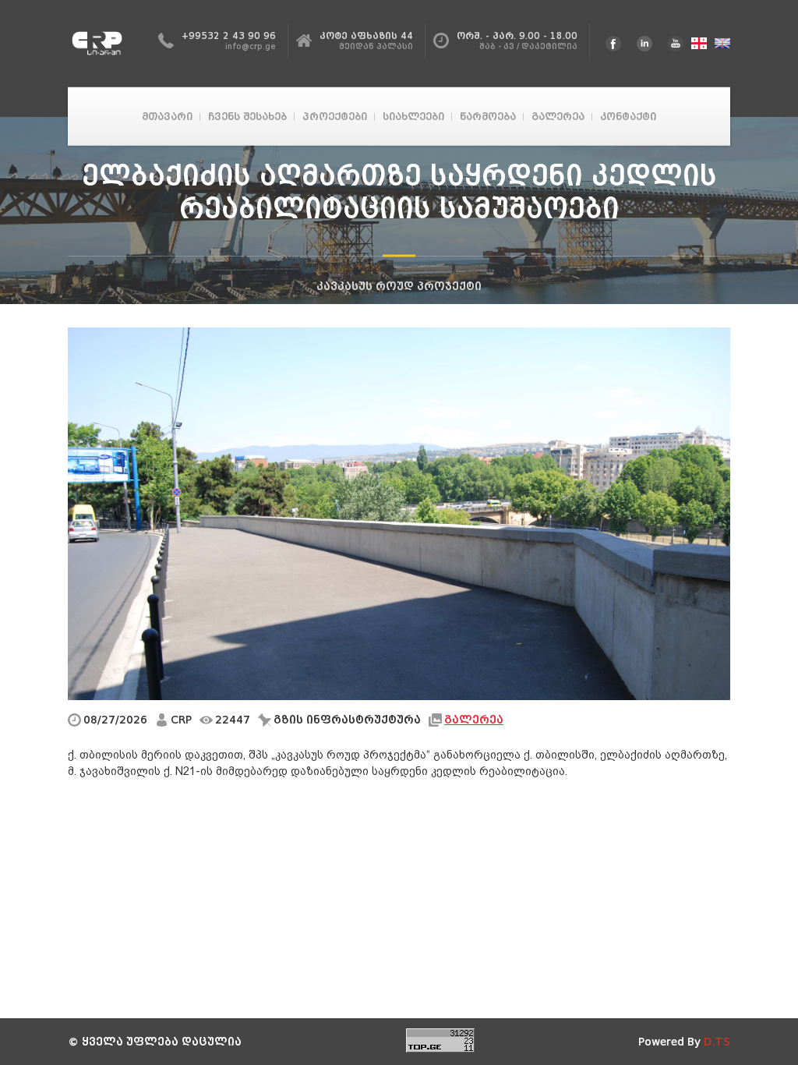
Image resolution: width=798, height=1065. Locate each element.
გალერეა (557, 116)
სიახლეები (413, 116)
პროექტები (334, 116)
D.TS (717, 1042)
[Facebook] (613, 43)
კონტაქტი (628, 116)
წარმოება (488, 116)
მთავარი (167, 116)
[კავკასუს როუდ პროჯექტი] (102, 43)
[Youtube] (675, 43)
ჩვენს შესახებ (247, 116)
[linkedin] (644, 43)
